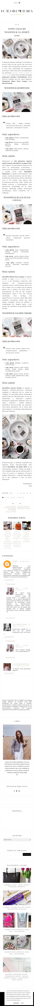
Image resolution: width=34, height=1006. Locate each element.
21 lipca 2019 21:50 (22, 646)
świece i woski (10, 497)
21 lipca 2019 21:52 (22, 589)
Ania (17, 588)
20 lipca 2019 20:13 (21, 625)
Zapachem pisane (20, 624)
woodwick (20, 497)
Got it (22, 1003)
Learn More (16, 1003)
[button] (17, 2)
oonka (15, 561)
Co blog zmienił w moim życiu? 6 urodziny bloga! (23, 507)
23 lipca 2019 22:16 (22, 665)
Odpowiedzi (11, 584)
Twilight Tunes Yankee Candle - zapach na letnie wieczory (26, 536)
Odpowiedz (9, 580)
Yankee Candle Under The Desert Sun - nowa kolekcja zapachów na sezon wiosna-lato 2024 (8, 540)
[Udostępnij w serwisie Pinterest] (30, 493)
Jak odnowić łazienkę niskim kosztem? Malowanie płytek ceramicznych (10, 509)
